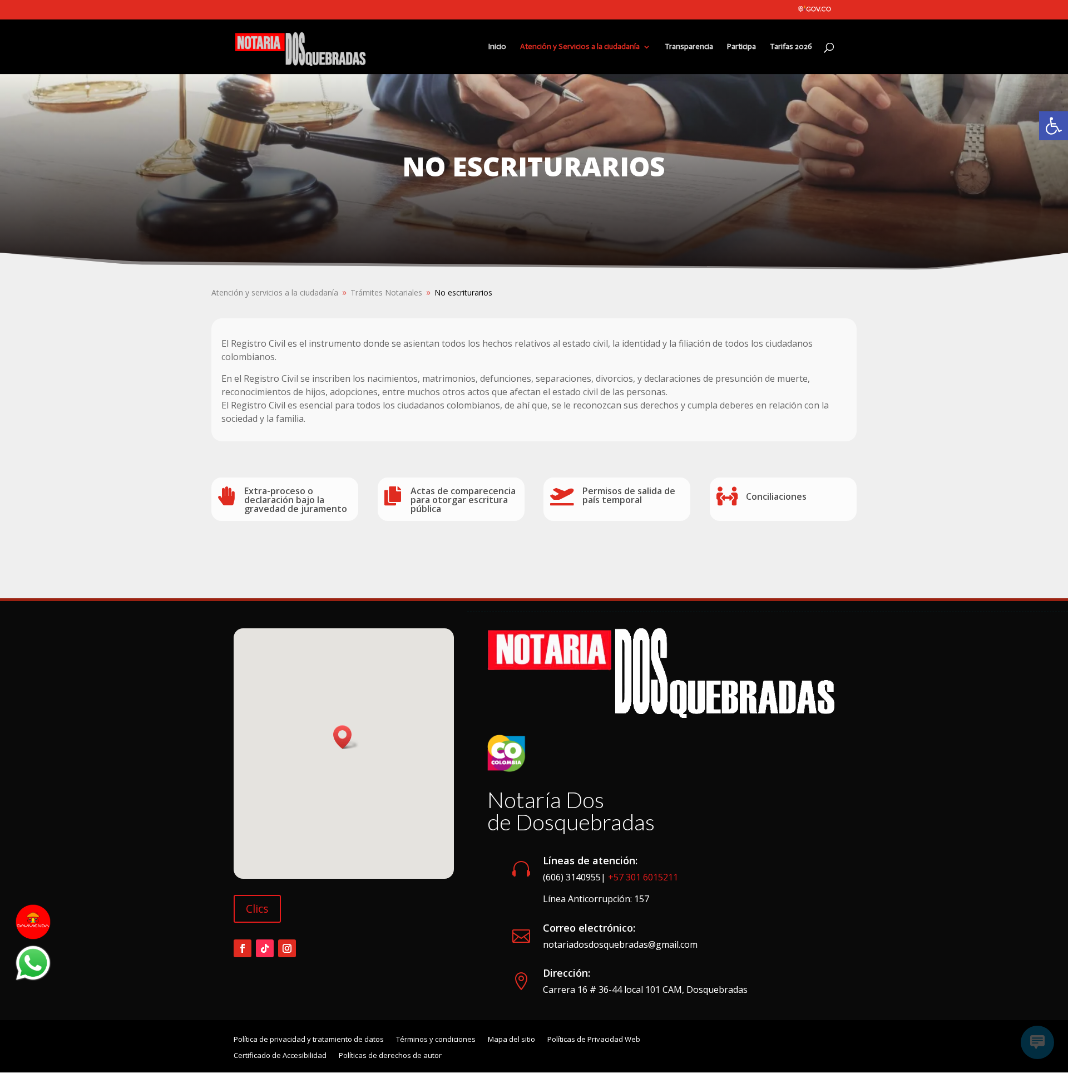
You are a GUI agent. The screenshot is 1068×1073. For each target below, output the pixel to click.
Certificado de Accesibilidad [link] (280, 1056)
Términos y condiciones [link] (436, 1040)
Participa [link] (741, 47)
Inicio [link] (497, 47)
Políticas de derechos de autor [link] (390, 1056)
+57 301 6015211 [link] (643, 877)
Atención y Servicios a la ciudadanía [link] (580, 47)
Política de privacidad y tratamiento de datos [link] (309, 1040)
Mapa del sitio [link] (511, 1040)
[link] (1053, 125)
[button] (346, 737)
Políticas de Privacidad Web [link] (593, 1040)
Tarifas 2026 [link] (791, 47)
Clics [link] (257, 908)
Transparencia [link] (689, 47)
